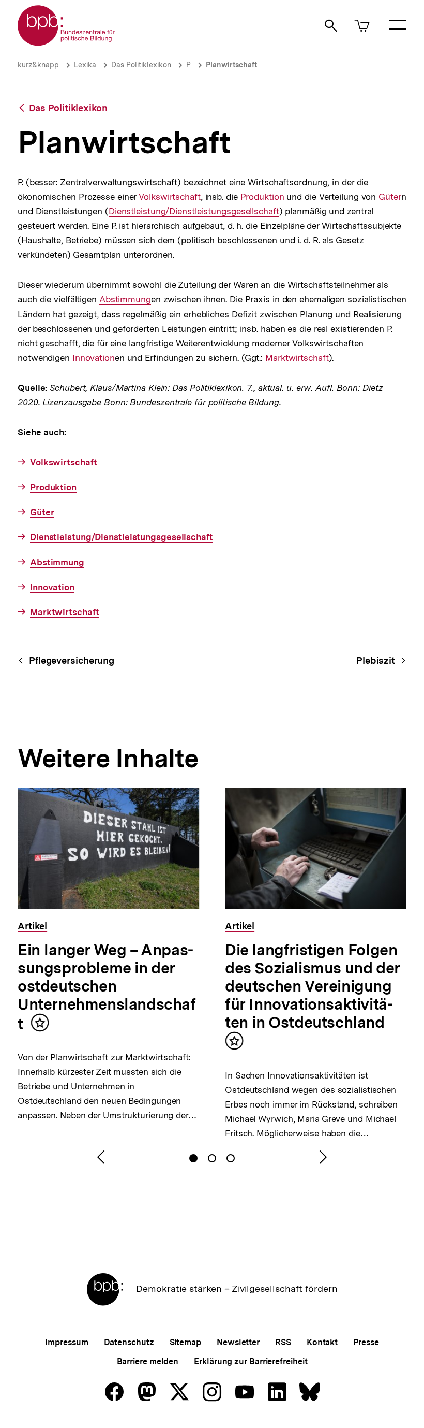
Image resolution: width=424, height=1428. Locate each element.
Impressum (66, 1342)
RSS (283, 1342)
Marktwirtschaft (297, 358)
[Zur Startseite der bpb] (67, 42)
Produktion (262, 197)
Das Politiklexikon (141, 65)
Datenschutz (129, 1342)
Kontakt (322, 1342)
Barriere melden (148, 1361)
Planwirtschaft (231, 65)
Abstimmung (125, 299)
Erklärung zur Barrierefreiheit (250, 1361)
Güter (389, 197)
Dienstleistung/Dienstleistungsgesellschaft (194, 211)
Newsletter (238, 1342)
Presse (365, 1342)
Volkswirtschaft (170, 197)
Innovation (93, 358)
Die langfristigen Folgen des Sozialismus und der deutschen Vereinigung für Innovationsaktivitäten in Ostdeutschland (312, 985)
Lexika (85, 65)
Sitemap (185, 1342)
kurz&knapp (38, 65)
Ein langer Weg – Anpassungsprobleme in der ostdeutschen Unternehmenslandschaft (107, 986)
